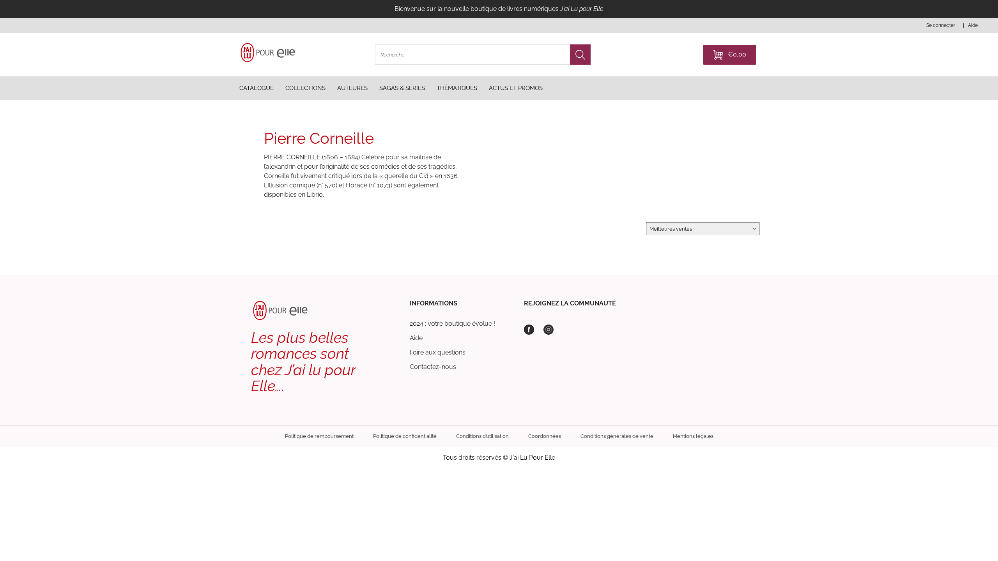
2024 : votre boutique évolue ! (452, 323)
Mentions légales (693, 436)
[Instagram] (548, 330)
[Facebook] (529, 330)
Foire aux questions (437, 352)
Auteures (352, 88)
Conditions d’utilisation (482, 436)
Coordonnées (544, 436)
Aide (416, 338)
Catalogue (256, 88)
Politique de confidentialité (405, 436)
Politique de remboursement (319, 436)
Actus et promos (516, 88)
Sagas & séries (402, 88)
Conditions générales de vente (616, 436)
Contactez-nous (433, 366)
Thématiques (457, 88)
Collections (305, 88)
